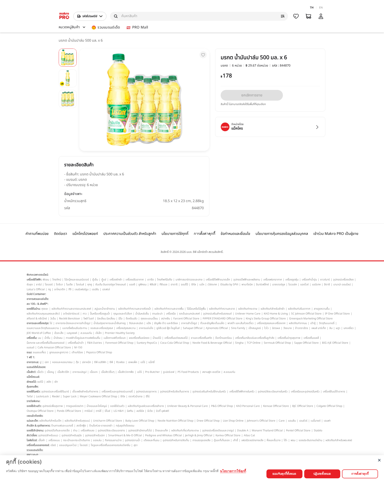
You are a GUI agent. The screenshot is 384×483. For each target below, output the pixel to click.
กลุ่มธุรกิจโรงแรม (125, 426)
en (321, 8)
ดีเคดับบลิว (131, 319)
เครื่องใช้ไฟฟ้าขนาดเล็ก (218, 280)
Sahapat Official (192, 328)
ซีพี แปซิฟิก (100, 362)
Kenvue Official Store (276, 406)
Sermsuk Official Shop (277, 343)
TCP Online (253, 343)
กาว (85, 314)
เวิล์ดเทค (212, 284)
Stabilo (318, 430)
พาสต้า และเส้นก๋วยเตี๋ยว (241, 323)
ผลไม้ (40, 382)
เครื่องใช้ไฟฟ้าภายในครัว (241, 392)
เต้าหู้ (313, 323)
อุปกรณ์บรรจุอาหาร (146, 392)
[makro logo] (64, 16)
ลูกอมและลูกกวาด (58, 352)
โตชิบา (59, 284)
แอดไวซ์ (304, 284)
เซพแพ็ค (132, 362)
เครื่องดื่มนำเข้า (76, 343)
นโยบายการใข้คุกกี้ (233, 471)
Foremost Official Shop (119, 343)
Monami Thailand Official (267, 430)
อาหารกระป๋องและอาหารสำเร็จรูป (73, 323)
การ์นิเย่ (88, 411)
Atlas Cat (249, 435)
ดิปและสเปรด (136, 323)
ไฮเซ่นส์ (80, 284)
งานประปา (157, 314)
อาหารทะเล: (33, 362)
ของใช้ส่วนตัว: (34, 406)
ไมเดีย (69, 284)
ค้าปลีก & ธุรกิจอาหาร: (38, 426)
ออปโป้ (184, 284)
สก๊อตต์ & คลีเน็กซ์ (37, 319)
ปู (40, 362)
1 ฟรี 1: (31, 357)
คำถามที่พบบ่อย (37, 233)
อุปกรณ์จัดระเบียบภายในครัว (273, 392)
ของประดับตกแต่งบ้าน (310, 440)
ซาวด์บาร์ (325, 280)
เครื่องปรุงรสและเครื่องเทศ (271, 323)
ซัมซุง (30, 284)
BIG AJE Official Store (335, 343)
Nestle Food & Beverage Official (212, 343)
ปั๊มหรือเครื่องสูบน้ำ (100, 314)
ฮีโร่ (148, 396)
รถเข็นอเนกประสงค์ (189, 314)
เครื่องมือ (171, 314)
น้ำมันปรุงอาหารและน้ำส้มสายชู (110, 323)
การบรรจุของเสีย (201, 440)
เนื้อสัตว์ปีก (63, 372)
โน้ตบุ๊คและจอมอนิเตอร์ (76, 280)
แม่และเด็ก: (32, 421)
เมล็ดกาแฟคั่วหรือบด (115, 338)
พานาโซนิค (247, 284)
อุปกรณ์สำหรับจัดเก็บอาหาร (174, 392)
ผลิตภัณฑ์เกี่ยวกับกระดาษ (185, 430)
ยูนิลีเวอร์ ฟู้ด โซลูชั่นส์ (168, 328)
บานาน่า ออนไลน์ (342, 284)
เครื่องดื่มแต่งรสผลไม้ (176, 338)
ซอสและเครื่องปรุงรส (101, 328)
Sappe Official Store (306, 343)
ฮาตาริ (174, 284)
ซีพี (111, 362)
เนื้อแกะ (94, 372)
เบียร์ (53, 445)
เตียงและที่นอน (151, 440)
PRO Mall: (32, 455)
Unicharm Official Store (107, 421)
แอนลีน (292, 421)
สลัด (48, 382)
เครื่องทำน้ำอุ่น (309, 280)
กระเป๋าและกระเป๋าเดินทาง (76, 440)
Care (282, 421)
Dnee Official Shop (208, 421)
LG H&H (119, 411)
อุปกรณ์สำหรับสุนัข (72, 435)
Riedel (56, 396)
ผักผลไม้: (31, 382)
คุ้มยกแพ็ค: (32, 387)
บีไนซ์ (107, 411)
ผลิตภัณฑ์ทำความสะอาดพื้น (169, 309)
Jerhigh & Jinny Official (198, 435)
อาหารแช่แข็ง (146, 328)
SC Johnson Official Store (306, 314)
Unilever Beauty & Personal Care (187, 406)
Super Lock (69, 396)
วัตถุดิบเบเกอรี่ (326, 323)
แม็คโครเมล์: (33, 377)
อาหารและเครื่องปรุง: (38, 323)
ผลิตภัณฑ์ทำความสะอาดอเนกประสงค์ (71, 309)
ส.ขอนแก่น (86, 333)
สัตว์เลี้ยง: (32, 435)
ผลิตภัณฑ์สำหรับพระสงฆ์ (339, 440)
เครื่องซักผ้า (116, 280)
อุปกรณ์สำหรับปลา (95, 435)
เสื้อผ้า (41, 440)
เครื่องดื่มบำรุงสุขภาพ (289, 338)
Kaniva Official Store (228, 435)
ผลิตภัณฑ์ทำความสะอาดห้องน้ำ (134, 309)
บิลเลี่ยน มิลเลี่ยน (106, 319)
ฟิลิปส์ (153, 284)
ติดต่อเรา (60, 233)
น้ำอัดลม (58, 338)
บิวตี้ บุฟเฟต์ (162, 411)
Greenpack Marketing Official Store (311, 319)
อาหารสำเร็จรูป (189, 323)
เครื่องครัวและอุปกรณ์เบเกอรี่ (117, 392)
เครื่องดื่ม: (32, 338)
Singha (239, 343)
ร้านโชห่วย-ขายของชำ (100, 426)
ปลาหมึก (86, 362)
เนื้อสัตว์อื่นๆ (107, 372)
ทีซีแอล (163, 284)
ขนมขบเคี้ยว (39, 352)
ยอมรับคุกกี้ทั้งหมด (284, 473)
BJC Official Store (302, 406)
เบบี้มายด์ (315, 421)
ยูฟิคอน (142, 284)
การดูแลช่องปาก (74, 406)
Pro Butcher (152, 372)
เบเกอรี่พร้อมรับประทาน (74, 328)
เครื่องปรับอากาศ (135, 280)
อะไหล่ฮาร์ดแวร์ (71, 314)
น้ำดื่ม (47, 338)
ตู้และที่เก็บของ (222, 440)
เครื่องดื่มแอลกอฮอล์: (38, 445)
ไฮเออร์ (49, 284)
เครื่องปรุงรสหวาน (126, 328)
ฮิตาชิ (327, 284)
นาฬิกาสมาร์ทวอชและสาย (189, 280)
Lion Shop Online (233, 421)
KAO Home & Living (276, 314)
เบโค (201, 284)
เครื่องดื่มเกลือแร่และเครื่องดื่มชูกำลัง (254, 338)
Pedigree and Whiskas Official (163, 435)
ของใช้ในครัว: (33, 392)
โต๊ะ (285, 440)
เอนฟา (327, 421)
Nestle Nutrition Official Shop (175, 421)
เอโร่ (142, 362)
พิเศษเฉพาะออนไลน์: (37, 275)
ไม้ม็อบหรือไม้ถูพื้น (196, 309)
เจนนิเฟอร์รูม (81, 289)
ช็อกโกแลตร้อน (223, 338)
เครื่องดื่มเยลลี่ (311, 338)
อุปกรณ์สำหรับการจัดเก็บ (176, 440)
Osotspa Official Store (40, 411)
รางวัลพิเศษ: (33, 401)
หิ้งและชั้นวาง (273, 440)
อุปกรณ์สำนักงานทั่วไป (140, 430)
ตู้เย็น (95, 280)
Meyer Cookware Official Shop (98, 396)
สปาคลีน (165, 319)
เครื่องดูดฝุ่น (291, 280)
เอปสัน (95, 289)
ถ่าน (75, 430)
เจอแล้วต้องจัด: (35, 416)
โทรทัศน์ (56, 280)
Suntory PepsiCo (147, 343)
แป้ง (148, 323)
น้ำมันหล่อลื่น (142, 314)
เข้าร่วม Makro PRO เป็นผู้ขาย (335, 233)
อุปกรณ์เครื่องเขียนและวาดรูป (218, 430)
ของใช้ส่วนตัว (117, 406)
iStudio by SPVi (229, 284)
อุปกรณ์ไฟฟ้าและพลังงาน (246, 280)
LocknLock (42, 396)
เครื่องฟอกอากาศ (272, 280)
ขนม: (29, 352)
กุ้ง (77, 362)
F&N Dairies (94, 343)
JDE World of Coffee (39, 333)
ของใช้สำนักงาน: (35, 430)
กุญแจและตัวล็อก (122, 314)
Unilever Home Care (247, 314)
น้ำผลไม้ (157, 338)
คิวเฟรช (120, 362)
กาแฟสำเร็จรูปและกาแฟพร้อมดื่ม (83, 338)
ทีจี (69, 289)
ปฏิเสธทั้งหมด (322, 473)
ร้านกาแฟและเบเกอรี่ (62, 426)
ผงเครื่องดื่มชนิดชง (139, 338)
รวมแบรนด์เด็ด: (35, 450)
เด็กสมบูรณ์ (254, 328)
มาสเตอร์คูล (278, 284)
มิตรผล (276, 328)
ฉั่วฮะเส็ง (58, 333)
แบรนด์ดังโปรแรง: (36, 367)
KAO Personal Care (248, 406)
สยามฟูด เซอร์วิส (211, 372)
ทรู (49, 289)
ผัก (56, 382)
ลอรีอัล (140, 411)
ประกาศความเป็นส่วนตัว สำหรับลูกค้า (129, 233)
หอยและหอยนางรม (62, 362)
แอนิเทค (316, 284)
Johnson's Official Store (261, 421)
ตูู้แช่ (103, 280)
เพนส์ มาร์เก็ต (318, 328)
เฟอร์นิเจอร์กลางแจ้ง (252, 440)
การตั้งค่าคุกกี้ (204, 233)
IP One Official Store (337, 314)
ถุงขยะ (44, 309)
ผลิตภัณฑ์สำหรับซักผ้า (273, 309)
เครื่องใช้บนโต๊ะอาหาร (334, 392)
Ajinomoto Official (217, 328)
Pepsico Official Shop (99, 352)
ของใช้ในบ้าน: (33, 309)
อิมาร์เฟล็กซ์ (262, 284)
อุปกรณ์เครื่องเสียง (343, 280)
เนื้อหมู (50, 372)
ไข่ (51, 323)
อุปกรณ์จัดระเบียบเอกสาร (111, 430)
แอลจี (132, 284)
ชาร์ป (39, 284)
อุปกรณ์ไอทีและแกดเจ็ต (57, 430)
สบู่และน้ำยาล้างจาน (104, 309)
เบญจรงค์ (72, 333)
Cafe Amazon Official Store (54, 347)
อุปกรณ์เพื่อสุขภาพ (52, 406)
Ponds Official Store (69, 411)
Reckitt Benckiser (69, 319)
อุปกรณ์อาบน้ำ (132, 440)
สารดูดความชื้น (322, 309)
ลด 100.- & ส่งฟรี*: (37, 304)
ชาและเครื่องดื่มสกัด (201, 338)
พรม (293, 440)
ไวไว (266, 328)
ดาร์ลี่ (98, 411)
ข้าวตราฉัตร (301, 328)
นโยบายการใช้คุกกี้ (175, 233)
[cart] (308, 16)
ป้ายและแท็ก (161, 430)
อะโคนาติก (59, 289)
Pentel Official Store (298, 430)
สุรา (136, 445)
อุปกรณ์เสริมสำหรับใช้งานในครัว (209, 392)
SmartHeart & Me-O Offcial (125, 435)
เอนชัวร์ (303, 421)
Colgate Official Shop (329, 406)
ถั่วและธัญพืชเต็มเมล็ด (212, 323)
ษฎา (338, 328)
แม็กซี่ (151, 362)
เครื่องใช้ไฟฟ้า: (34, 280)
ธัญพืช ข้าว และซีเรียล (166, 323)
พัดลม (46, 280)
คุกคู (89, 284)
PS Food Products (188, 372)
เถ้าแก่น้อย (77, 352)
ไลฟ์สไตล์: (32, 440)
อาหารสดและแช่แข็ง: (38, 299)
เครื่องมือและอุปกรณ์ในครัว (305, 392)
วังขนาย (287, 328)
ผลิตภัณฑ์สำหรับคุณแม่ (77, 421)
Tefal (30, 396)
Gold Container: (36, 294)
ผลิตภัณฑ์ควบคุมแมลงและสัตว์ (43, 314)
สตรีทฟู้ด (81, 426)
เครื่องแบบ (54, 440)
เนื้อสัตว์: (31, 372)
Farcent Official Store (186, 319)
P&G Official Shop (222, 406)
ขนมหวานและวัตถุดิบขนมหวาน (43, 328)
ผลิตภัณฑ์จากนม (298, 323)
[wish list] (296, 16)
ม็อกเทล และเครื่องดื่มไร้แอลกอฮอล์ (45, 343)
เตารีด (150, 280)
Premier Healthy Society (120, 333)
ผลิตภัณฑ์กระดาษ (247, 309)
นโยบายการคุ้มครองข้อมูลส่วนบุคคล (282, 233)
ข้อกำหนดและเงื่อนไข (235, 233)
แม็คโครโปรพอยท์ (85, 233)
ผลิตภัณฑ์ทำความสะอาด (222, 309)
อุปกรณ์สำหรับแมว (48, 435)
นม (39, 338)
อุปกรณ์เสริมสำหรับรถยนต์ (217, 314)
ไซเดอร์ (84, 445)
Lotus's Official (36, 289)
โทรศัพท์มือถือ (164, 280)
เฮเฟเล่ (106, 289)
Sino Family (238, 328)
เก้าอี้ (235, 440)
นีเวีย (150, 411)
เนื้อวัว (40, 372)
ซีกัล (193, 284)
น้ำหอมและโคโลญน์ (97, 406)
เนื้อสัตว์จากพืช (126, 372)
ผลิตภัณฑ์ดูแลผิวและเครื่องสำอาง (146, 406)
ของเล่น (97, 440)
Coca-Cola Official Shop (174, 343)
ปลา (47, 362)
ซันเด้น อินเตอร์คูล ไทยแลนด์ (110, 284)
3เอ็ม (53, 319)
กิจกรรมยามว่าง (113, 440)
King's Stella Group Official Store (266, 319)
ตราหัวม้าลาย (135, 396)
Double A (242, 430)
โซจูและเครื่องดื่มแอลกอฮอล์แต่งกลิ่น (110, 445)
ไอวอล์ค (292, 284)
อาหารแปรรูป (79, 372)
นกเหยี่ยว (349, 328)
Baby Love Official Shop (139, 421)
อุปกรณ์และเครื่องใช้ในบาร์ (55, 392)
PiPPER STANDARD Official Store (222, 319)
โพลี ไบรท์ (89, 319)
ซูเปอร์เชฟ (168, 372)
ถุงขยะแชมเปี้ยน (149, 319)
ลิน (330, 328)
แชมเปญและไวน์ (67, 445)
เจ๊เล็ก (98, 333)
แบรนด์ (30, 347)
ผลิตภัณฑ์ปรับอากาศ (299, 309)
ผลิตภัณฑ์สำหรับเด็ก (50, 421)
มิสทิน (130, 411)
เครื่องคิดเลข (87, 430)
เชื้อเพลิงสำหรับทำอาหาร (85, 392)
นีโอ (120, 319)
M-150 (78, 347)
